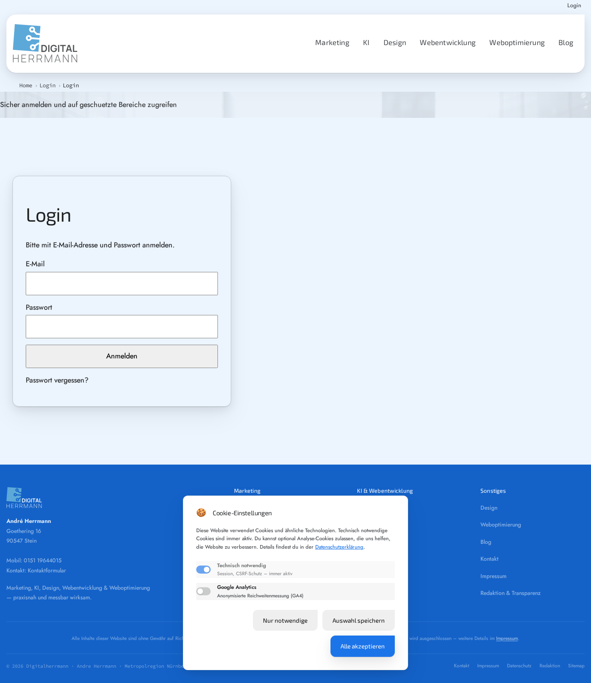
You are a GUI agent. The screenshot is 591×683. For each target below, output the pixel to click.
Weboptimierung (517, 42)
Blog (565, 42)
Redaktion (550, 665)
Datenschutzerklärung (339, 547)
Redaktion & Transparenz (510, 593)
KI (366, 42)
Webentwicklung (448, 42)
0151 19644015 (43, 560)
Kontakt (489, 559)
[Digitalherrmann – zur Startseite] (110, 497)
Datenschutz (519, 665)
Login (574, 5)
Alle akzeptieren (363, 646)
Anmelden (121, 356)
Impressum (493, 576)
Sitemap (576, 665)
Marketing (332, 42)
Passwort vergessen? (57, 380)
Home (25, 85)
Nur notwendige (285, 620)
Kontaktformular (47, 570)
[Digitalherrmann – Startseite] (45, 43)
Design (395, 42)
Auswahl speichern (358, 620)
